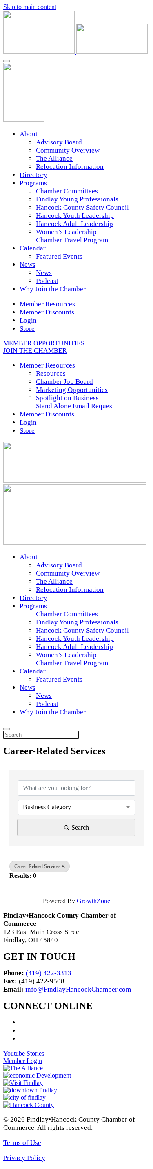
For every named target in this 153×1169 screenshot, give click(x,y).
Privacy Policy (24, 1158)
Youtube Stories (23, 1053)
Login (28, 320)
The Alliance (54, 158)
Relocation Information (70, 166)
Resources (51, 373)
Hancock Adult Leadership (74, 224)
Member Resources (47, 304)
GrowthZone (93, 900)
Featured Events (59, 256)
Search (80, 827)
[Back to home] (75, 51)
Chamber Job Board (64, 381)
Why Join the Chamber (53, 289)
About (29, 134)
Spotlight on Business (67, 398)
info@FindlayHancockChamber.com (78, 989)
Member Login (22, 1060)
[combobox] (76, 807)
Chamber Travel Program (72, 240)
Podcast (47, 281)
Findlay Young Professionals (77, 199)
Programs (33, 183)
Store (27, 328)
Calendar (33, 248)
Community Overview (68, 150)
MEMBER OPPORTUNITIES (43, 343)
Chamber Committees (67, 191)
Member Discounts (47, 312)
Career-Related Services (37, 866)
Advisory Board (59, 142)
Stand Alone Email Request (75, 406)
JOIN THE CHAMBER (35, 350)
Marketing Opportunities (72, 390)
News (27, 264)
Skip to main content (29, 6)
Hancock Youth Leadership (75, 215)
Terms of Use (22, 1143)
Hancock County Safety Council (82, 207)
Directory (33, 175)
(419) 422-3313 (48, 973)
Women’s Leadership (66, 232)
